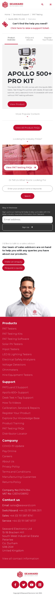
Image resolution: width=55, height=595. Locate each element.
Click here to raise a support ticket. (30, 28)
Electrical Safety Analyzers (18, 359)
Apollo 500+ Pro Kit (16, 19)
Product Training (13, 423)
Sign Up (26, 227)
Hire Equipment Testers (17, 375)
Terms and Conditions (16, 471)
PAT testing (37, 14)
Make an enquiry (13, 261)
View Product (17, 104)
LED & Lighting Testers (16, 354)
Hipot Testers (10, 349)
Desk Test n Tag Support (17, 397)
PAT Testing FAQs (13, 428)
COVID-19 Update (13, 446)
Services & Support (21, 14)
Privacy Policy (11, 466)
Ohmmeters (10, 369)
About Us (8, 461)
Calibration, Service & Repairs (21, 408)
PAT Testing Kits (12, 333)
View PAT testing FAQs (19, 167)
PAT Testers (9, 328)
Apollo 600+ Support (15, 392)
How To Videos (11, 402)
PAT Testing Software (15, 339)
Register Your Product (47, 39)
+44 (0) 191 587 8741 (21, 515)
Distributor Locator (14, 433)
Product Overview (11, 39)
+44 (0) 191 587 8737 (24, 520)
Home (7, 14)
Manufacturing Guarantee (19, 476)
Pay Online (9, 451)
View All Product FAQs (28, 127)
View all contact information (20, 558)
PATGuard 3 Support (15, 387)
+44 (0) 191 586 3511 (30, 510)
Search (28, 196)
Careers (7, 456)
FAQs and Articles (29, 39)
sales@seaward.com (23, 505)
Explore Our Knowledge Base (21, 418)
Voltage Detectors (14, 364)
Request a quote (13, 268)
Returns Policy (11, 482)
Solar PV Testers (12, 344)
